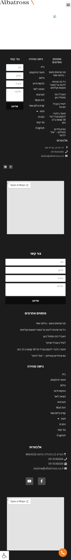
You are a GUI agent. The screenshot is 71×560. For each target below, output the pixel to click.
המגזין (41, 117)
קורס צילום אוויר (36, 105)
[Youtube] (5, 167)
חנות (42, 111)
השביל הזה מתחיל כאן (60, 96)
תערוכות (40, 94)
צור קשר (40, 122)
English (40, 128)
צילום (41, 78)
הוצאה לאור (38, 89)
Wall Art (39, 100)
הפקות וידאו (38, 83)
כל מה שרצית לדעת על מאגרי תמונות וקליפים (58, 85)
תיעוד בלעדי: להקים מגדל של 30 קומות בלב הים (57, 118)
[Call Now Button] (63, 552)
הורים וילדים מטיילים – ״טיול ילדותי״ (58, 132)
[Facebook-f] (11, 167)
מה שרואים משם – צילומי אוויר (57, 73)
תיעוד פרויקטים (36, 72)
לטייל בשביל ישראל (59, 105)
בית (42, 67)
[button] (4, 555)
